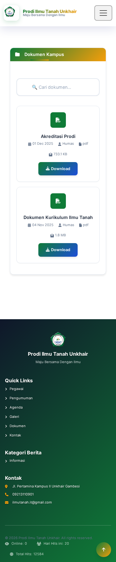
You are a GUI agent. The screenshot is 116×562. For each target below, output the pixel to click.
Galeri (14, 416)
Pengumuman (21, 398)
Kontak (15, 435)
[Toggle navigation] (103, 13)
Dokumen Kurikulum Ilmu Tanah (58, 217)
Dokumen (18, 426)
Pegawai (17, 389)
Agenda (16, 407)
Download (60, 168)
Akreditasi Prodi (58, 136)
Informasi (17, 460)
